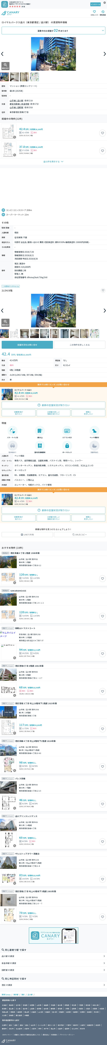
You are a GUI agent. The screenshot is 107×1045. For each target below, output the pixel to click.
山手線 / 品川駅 (16, 100)
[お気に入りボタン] (102, 133)
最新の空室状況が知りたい (56, 405)
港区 (23, 994)
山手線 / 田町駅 (16, 107)
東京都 (15, 994)
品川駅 (30, 994)
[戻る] (2, 53)
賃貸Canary (6, 994)
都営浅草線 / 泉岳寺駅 (19, 103)
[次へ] (105, 53)
